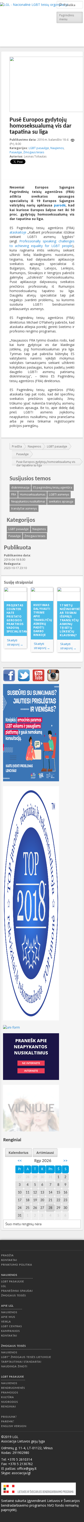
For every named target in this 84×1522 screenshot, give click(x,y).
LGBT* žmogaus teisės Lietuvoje (26, 1357)
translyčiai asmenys (24, 508)
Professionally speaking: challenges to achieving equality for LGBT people (42, 243)
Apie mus (8, 1317)
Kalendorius (18, 1152)
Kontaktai (9, 1260)
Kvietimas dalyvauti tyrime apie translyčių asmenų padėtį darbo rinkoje (42, 620)
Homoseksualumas (32, 494)
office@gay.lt (27, 1468)
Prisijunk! (9, 1416)
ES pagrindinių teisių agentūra (52, 487)
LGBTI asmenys (59, 494)
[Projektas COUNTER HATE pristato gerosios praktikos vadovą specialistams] (15, 594)
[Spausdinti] (72, 140)
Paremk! (7, 1421)
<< (20, 1161)
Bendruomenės (13, 1387)
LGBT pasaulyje (39, 148)
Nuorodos (9, 1401)
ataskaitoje (18, 232)
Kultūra (7, 1397)
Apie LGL (7, 1305)
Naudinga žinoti (14, 1366)
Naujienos (57, 148)
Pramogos (9, 1392)
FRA (13, 494)
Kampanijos (10, 1331)
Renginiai (8, 1406)
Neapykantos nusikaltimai (28, 501)
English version (13, 1426)
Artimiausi (45, 1152)
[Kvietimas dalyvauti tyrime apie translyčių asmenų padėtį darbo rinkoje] (42, 594)
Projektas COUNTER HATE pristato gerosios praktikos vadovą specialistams (17, 618)
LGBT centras (11, 1326)
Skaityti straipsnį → (15, 642)
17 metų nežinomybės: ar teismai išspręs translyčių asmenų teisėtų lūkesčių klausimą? (70, 620)
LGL (3, 1286)
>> (65, 1161)
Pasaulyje (16, 152)
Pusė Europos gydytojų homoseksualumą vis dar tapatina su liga (45, 463)
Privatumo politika (16, 1264)
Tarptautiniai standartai (21, 1361)
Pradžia (17, 446)
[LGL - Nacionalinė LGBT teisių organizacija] (34, 22)
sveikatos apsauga (61, 501)
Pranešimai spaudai (17, 1290)
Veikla (6, 1321)
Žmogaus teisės (33, 152)
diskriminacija (20, 487)
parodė (60, 205)
